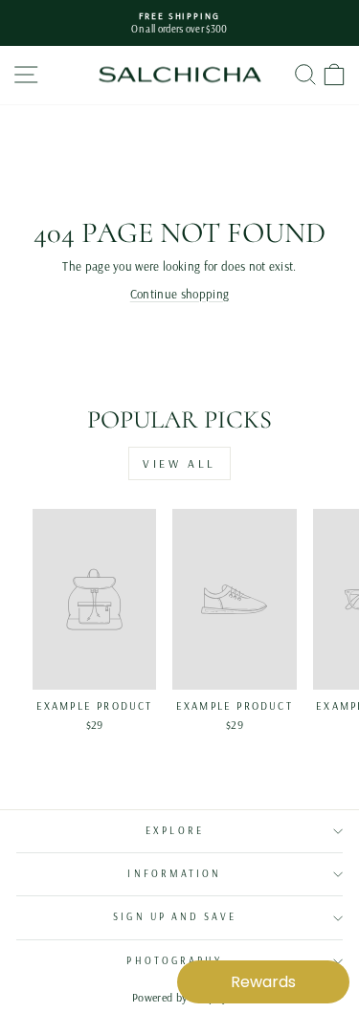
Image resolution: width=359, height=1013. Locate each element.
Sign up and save (174, 917)
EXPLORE (175, 831)
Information (174, 874)
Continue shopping (179, 293)
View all (179, 463)
